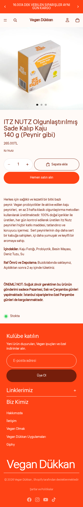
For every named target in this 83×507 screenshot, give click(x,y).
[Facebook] (29, 499)
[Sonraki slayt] (78, 7)
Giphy (10, 444)
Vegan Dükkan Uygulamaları (26, 437)
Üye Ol (41, 375)
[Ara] (15, 20)
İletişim (11, 421)
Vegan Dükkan (23, 480)
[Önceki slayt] (5, 7)
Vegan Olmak (15, 429)
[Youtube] (45, 499)
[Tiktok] (53, 499)
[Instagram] (37, 499)
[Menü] (5, 20)
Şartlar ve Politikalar (41, 489)
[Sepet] (77, 20)
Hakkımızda (14, 413)
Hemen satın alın (41, 177)
